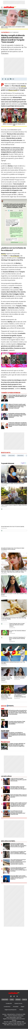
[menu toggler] (2, 7)
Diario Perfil (5, 999)
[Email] (13, 79)
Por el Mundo (14, 256)
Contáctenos (7, 1006)
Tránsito (21, 1009)
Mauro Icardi (12, 90)
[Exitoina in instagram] (11, 996)
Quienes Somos (18, 1003)
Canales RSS (9, 1003)
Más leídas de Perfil (8, 841)
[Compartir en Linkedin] (10, 79)
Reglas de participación (10, 1009)
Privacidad (15, 1006)
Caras (11, 999)
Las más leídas (6, 776)
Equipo (22, 1006)
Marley (23, 86)
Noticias (18, 999)
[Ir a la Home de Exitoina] (10, 7)
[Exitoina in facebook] (14, 996)
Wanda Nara (20, 455)
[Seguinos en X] (17, 996)
